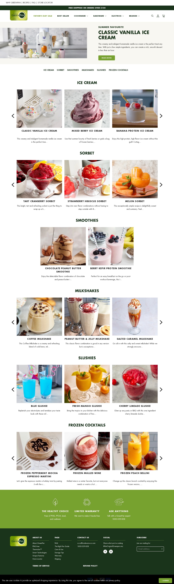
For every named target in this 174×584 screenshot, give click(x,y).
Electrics (116, 16)
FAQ (34, 2)
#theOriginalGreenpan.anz (113, 546)
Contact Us (83, 537)
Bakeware (98, 16)
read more (107, 58)
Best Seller (63, 16)
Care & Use (59, 549)
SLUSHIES (101, 70)
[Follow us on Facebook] (105, 551)
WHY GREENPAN (13, 2)
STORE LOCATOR (45, 2)
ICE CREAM (49, 70)
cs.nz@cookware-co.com (86, 543)
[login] (158, 16)
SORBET (60, 70)
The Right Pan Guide (62, 546)
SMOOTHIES (73, 70)
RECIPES (26, 2)
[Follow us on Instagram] (111, 551)
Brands (133, 16)
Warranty (58, 556)
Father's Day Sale (43, 16)
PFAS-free (36, 546)
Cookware (80, 16)
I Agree (165, 580)
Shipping (58, 559)
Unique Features (38, 556)
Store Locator (37, 559)
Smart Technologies (40, 553)
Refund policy (90, 566)
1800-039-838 (83, 546)
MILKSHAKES (88, 70)
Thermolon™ (37, 549)
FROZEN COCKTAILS (118, 70)
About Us (37, 537)
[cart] (163, 16)
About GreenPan (39, 543)
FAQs (57, 537)
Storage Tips (59, 553)
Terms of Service (41, 566)
